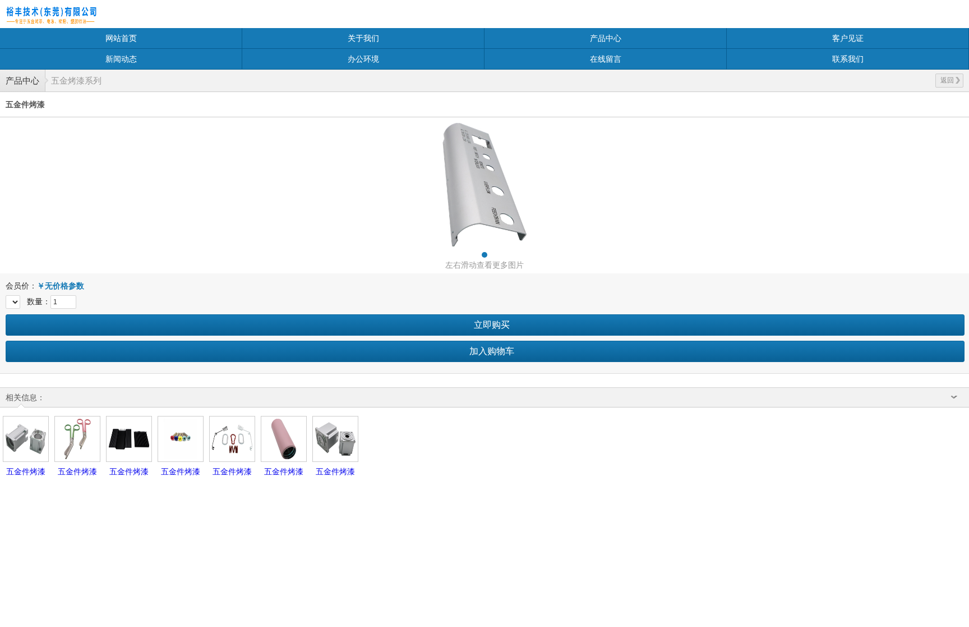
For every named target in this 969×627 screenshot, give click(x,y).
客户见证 (848, 38)
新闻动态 (121, 58)
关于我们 (363, 38)
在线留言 (605, 58)
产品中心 (605, 38)
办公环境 (363, 58)
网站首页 (121, 38)
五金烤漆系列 (76, 80)
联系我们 (848, 58)
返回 (947, 80)
